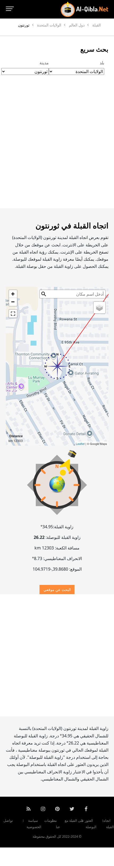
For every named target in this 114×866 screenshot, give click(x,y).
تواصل (8, 820)
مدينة (44, 63)
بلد (102, 63)
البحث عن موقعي (57, 589)
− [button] (13, 302)
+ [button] (13, 294)
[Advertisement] (57, 147)
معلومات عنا (52, 823)
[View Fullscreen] (13, 314)
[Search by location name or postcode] (44, 294)
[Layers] (99, 307)
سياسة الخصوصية (34, 823)
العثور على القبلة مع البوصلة (81, 823)
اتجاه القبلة (108, 823)
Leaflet (80, 443)
